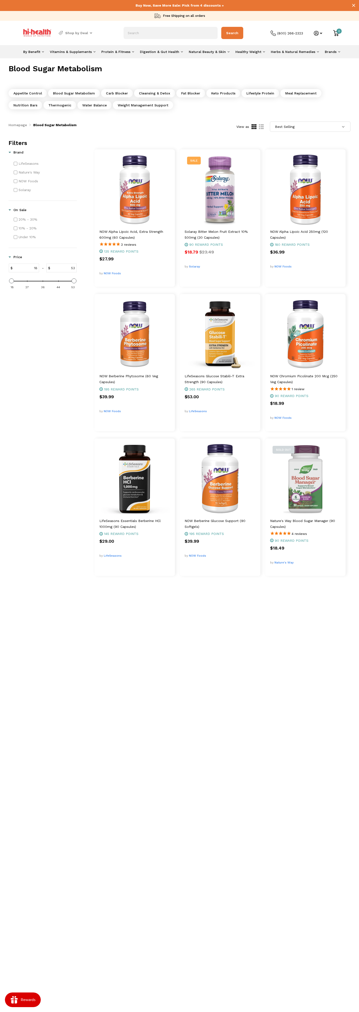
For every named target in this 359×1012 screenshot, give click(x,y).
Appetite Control (27, 93)
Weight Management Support (143, 105)
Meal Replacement (301, 93)
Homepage (18, 125)
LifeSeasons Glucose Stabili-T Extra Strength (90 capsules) (214, 379)
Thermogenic (59, 105)
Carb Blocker (117, 93)
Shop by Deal (76, 33)
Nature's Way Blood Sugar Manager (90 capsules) (302, 524)
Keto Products (223, 93)
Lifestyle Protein (260, 93)
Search (232, 33)
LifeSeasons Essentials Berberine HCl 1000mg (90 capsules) (130, 524)
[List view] (261, 126)
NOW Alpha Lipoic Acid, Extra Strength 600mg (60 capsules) (131, 234)
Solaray (194, 266)
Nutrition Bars (25, 105)
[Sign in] (318, 33)
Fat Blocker (190, 93)
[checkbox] (45, 163)
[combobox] (171, 33)
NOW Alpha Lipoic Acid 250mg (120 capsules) (299, 234)
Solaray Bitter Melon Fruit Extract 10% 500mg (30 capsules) (216, 234)
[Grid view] (254, 126)
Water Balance (94, 105)
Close (353, 5)
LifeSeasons (198, 411)
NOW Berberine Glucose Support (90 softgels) (215, 524)
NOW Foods (112, 273)
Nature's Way (284, 562)
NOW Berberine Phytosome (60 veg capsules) (128, 379)
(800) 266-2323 (290, 33)
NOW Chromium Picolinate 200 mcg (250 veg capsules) (304, 379)
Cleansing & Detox (154, 93)
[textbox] (26, 268)
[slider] (11, 280)
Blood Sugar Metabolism (74, 93)
